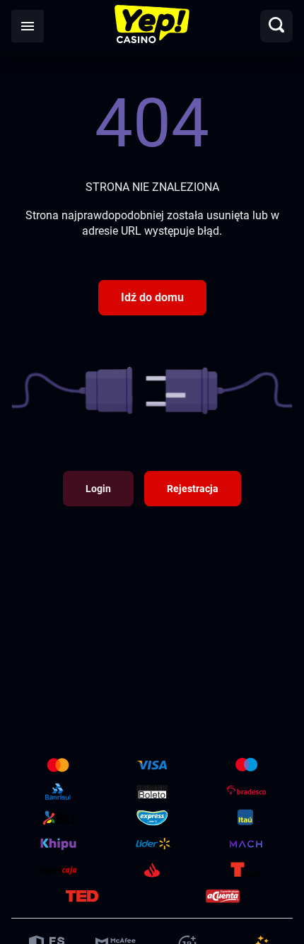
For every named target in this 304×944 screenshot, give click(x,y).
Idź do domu (152, 297)
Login (98, 488)
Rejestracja (192, 488)
